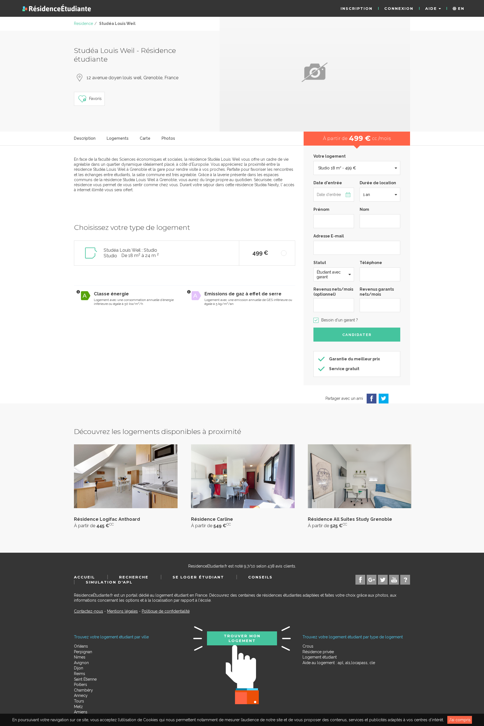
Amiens (80, 712)
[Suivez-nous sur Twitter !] (383, 580)
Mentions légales (122, 611)
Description (85, 138)
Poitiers (80, 684)
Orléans (81, 646)
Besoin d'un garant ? (339, 320)
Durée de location (378, 183)
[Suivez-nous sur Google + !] (371, 580)
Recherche (133, 577)
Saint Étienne (85, 679)
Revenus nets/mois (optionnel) (333, 292)
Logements (118, 138)
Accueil (84, 577)
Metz (78, 706)
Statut (319, 262)
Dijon (78, 668)
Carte (145, 138)
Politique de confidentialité (166, 611)
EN (460, 8)
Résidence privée (318, 652)
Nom (364, 209)
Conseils (260, 577)
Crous (307, 646)
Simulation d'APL (109, 582)
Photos (168, 138)
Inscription (357, 8)
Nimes (79, 657)
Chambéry (83, 690)
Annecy (81, 695)
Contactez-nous (88, 611)
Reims (79, 673)
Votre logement (329, 156)
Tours (79, 701)
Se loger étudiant (198, 577)
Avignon (81, 662)
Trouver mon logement (242, 638)
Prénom (321, 209)
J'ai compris (460, 720)
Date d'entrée (327, 183)
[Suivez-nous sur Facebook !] (360, 580)
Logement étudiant (319, 657)
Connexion (398, 8)
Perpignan (83, 652)
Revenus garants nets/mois (377, 292)
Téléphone (371, 262)
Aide (432, 8)
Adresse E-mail (328, 236)
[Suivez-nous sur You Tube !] (394, 580)
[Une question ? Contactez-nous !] (405, 580)
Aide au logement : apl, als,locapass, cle (338, 662)
